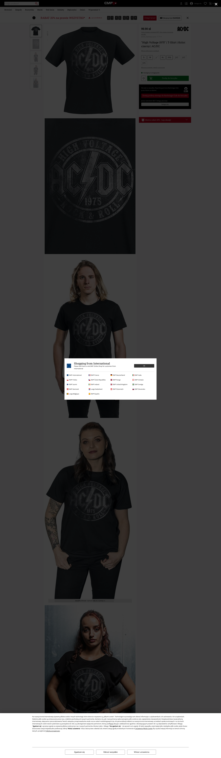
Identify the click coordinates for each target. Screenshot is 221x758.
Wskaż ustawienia (141, 752)
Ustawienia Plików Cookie (144, 728)
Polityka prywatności (52, 731)
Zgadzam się (79, 752)
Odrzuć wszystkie (110, 752)
